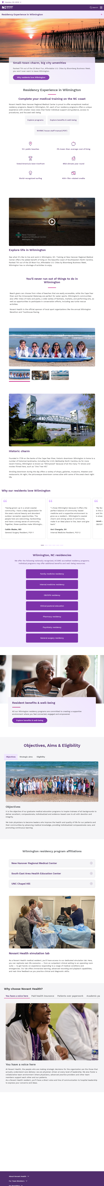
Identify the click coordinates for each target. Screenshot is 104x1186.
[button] (101, 14)
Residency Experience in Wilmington (22, 14)
